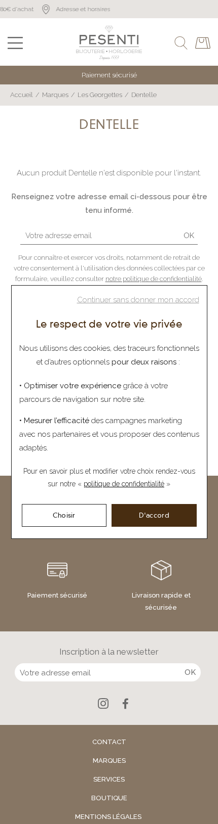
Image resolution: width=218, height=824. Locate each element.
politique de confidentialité (124, 484)
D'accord (154, 515)
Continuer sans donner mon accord (138, 299)
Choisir (64, 515)
